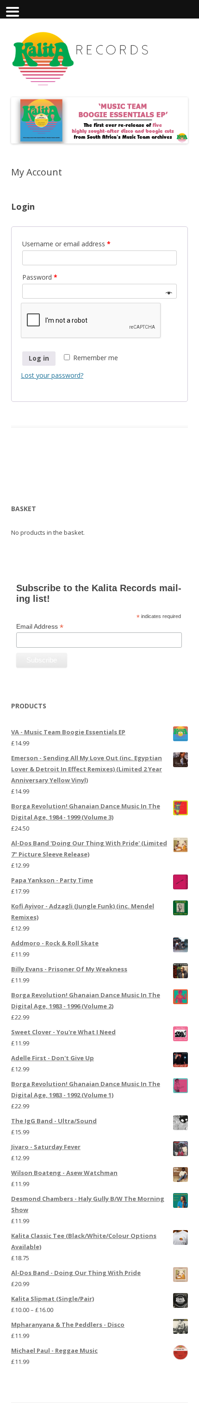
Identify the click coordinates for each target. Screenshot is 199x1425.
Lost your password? (52, 375)
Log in (39, 358)
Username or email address (66, 243)
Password (39, 277)
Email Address (39, 626)
